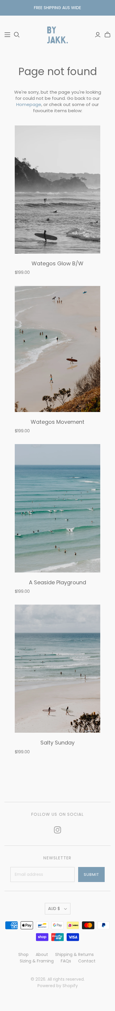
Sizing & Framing (37, 961)
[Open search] (17, 35)
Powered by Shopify (57, 986)
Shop (23, 954)
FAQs (66, 961)
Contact (87, 961)
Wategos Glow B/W (57, 263)
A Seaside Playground (57, 582)
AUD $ (54, 908)
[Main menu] (7, 35)
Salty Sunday (57, 742)
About (42, 954)
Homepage (28, 104)
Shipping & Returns (74, 954)
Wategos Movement (57, 422)
